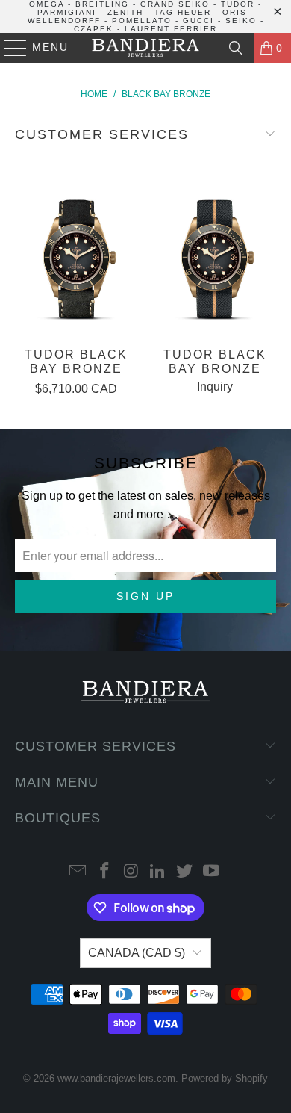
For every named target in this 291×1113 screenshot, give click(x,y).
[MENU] (8, 48)
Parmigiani (66, 12)
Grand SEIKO (175, 4)
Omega (46, 4)
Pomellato (142, 20)
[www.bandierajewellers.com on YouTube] (211, 872)
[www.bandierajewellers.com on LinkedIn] (158, 872)
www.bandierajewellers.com (116, 1078)
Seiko (241, 20)
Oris (234, 12)
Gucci (198, 20)
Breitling (102, 4)
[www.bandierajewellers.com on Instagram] (131, 872)
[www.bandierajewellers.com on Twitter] (185, 872)
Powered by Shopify (224, 1078)
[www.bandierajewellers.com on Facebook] (105, 872)
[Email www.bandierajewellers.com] (78, 872)
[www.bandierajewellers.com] (146, 48)
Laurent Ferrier (171, 29)
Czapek (93, 29)
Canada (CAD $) (136, 952)
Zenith (125, 12)
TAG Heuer (182, 12)
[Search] (236, 48)
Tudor (237, 4)
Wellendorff (64, 20)
